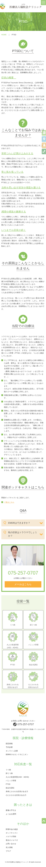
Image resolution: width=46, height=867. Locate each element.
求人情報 (9, 847)
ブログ (8, 851)
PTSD (8, 784)
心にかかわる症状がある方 (16, 795)
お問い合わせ (11, 844)
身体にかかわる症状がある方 (17, 791)
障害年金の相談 (12, 829)
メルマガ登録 (11, 836)
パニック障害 (11, 780)
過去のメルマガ (12, 840)
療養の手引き (11, 810)
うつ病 (8, 770)
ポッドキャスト (12, 833)
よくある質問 (11, 814)
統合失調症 (10, 788)
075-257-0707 (23, 573)
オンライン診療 (12, 751)
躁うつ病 (9, 773)
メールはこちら (23, 584)
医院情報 (9, 743)
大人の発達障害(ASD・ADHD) (17, 777)
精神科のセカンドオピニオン (17, 754)
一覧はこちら (9, 502)
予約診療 (9, 747)
